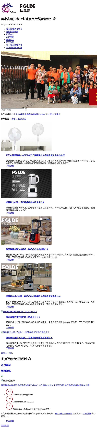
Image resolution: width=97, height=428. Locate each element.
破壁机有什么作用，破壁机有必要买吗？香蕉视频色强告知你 (33, 296)
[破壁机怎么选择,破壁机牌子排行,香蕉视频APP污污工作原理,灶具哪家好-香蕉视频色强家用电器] (18, 11)
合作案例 (10, 37)
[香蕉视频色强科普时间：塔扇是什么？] (19, 312)
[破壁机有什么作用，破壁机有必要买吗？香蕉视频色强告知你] (26, 291)
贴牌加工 (10, 40)
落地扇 (23, 114)
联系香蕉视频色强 (14, 48)
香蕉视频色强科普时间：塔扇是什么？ (23, 317)
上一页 (8, 353)
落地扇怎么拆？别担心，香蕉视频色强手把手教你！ (29, 338)
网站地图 (85, 385)
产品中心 (10, 34)
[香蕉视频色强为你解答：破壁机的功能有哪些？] (26, 244)
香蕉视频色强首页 (14, 29)
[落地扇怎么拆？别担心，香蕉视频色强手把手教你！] (25, 332)
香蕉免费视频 (12, 32)
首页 (14, 119)
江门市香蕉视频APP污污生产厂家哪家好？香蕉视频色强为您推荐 (35, 155)
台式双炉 (50, 114)
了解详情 (10, 166)
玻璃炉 (57, 114)
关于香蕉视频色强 (14, 45)
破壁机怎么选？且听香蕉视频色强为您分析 (25, 202)
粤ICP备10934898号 (63, 413)
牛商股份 (87, 413)
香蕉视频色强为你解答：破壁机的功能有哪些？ (27, 249)
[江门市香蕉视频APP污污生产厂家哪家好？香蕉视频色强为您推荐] (26, 150)
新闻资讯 (10, 42)
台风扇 (17, 114)
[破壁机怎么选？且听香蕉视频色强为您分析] (26, 197)
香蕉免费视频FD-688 (36, 114)
